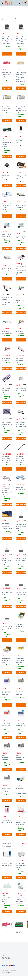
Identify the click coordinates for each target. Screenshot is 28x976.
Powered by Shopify (7, 972)
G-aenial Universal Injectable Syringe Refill (21, 176)
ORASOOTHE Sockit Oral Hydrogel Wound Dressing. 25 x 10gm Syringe (21, 40)
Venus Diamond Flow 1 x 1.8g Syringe (6, 270)
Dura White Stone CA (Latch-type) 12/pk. (21, 560)
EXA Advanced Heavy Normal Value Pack (20, 660)
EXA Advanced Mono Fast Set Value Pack (6, 757)
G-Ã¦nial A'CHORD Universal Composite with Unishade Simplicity (7, 142)
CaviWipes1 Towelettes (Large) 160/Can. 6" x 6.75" (7, 820)
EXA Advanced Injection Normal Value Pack (7, 725)
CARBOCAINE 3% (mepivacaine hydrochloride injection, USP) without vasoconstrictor (21, 77)
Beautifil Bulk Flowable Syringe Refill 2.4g (21, 489)
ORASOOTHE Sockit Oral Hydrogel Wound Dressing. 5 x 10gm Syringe (7, 40)
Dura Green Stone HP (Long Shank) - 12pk (21, 594)
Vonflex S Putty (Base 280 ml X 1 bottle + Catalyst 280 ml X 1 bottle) (21, 791)
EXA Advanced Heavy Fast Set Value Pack (20, 692)
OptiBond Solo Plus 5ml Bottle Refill (20, 140)
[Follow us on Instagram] (8, 958)
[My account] (22, 3)
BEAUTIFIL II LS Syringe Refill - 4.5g (6, 390)
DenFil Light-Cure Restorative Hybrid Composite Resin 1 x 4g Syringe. (21, 270)
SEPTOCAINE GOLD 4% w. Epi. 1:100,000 (6, 108)
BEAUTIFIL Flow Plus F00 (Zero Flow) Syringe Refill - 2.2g (20, 459)
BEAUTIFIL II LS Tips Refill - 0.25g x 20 (7, 424)
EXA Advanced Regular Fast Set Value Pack (6, 790)
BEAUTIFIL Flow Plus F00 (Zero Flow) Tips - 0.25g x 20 (7, 491)
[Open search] (19, 3)
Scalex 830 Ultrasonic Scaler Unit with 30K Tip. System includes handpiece (21, 899)
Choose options (7, 156)
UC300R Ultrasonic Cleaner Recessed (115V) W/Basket (7, 898)
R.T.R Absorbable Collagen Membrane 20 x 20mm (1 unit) (21, 821)
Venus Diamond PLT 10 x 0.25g (20, 237)
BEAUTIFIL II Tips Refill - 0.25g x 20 (21, 389)
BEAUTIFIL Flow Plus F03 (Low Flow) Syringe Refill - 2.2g (6, 459)
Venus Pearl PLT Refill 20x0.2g (20, 332)
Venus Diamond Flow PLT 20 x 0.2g (20, 300)
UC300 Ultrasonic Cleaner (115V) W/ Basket (21, 865)
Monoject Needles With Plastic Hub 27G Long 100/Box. (7, 206)
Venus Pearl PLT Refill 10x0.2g (6, 359)
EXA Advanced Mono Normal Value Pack (6, 692)
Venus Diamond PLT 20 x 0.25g (6, 235)
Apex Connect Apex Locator (6, 176)
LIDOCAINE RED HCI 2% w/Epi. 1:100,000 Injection (6, 75)
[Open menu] (2, 3)
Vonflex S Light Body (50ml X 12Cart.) (6, 660)
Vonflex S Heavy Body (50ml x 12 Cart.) (20, 626)
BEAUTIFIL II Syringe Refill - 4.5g (20, 360)
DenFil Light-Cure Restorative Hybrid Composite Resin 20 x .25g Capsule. (7, 301)
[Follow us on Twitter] (6, 958)
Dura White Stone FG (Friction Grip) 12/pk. (21, 526)
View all (24, 19)
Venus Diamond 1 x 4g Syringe (21, 206)
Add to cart (7, 54)
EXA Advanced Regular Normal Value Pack (20, 725)
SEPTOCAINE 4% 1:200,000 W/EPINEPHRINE (21, 108)
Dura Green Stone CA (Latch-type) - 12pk (7, 628)
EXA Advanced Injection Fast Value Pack (20, 757)
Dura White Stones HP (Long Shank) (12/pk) (6, 560)
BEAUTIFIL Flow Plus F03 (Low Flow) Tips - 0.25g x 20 (21, 425)
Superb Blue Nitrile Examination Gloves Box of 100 (7, 525)
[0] (25, 3)
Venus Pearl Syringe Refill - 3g (7, 332)
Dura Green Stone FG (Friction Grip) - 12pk (7, 592)
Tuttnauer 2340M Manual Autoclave (7, 864)
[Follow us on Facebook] (3, 958)
